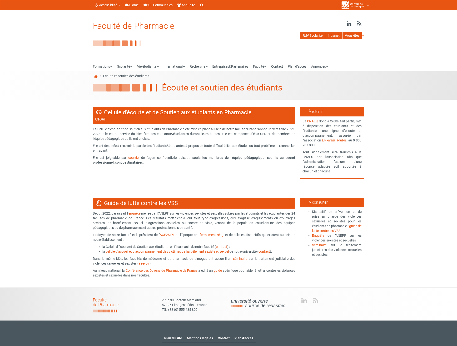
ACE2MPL (167, 235)
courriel (133, 158)
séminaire (240, 259)
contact (221, 247)
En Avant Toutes (334, 140)
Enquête (318, 235)
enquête (134, 213)
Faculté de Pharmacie (133, 26)
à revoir (144, 263)
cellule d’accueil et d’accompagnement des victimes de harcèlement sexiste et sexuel (167, 251)
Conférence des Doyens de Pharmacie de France (161, 270)
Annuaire (188, 5)
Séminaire (319, 245)
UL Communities (160, 5)
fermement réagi (212, 235)
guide (218, 270)
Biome (134, 5)
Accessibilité (108, 5)
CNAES (312, 121)
